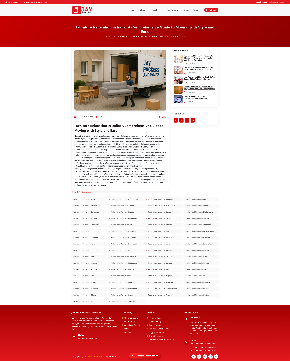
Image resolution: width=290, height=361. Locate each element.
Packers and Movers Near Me (161, 339)
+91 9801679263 (210, 351)
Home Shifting (155, 318)
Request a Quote (278, 2)
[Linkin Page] (216, 356)
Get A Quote (211, 10)
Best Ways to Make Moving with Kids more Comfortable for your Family (198, 68)
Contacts (128, 332)
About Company (131, 318)
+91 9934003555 (210, 344)
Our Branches (173, 10)
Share (163, 117)
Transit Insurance (156, 336)
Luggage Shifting (156, 332)
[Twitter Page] (199, 356)
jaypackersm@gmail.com (36, 2)
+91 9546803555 (14, 2)
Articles (127, 329)
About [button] (143, 10)
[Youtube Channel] (210, 356)
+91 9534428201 (210, 347)
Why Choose (129, 321)
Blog (186, 10)
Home (133, 10)
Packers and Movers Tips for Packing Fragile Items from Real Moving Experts (199, 88)
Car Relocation (155, 325)
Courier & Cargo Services (159, 329)
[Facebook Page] (193, 356)
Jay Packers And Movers (92, 356)
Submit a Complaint (263, 2)
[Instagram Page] (205, 356)
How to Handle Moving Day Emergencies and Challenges (195, 97)
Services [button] (156, 10)
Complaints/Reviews (132, 325)
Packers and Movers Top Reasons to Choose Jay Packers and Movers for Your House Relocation (198, 58)
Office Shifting (155, 321)
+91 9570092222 (196, 344)
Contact (196, 10)
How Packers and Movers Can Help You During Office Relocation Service (199, 78)
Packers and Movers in (84, 199)
